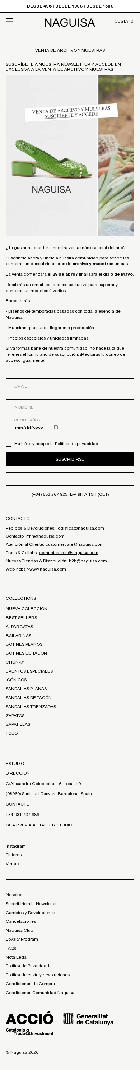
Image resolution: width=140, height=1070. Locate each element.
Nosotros (14, 894)
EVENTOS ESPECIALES (29, 671)
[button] (22, 21)
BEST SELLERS (21, 617)
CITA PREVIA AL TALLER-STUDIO (39, 824)
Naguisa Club (19, 930)
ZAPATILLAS (18, 724)
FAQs (11, 948)
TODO (12, 733)
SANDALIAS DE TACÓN (29, 697)
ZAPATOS (15, 715)
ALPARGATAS (19, 626)
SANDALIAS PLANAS (26, 688)
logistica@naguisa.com (80, 528)
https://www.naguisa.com (41, 569)
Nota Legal (17, 957)
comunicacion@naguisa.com (68, 552)
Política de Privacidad (27, 965)
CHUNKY (15, 662)
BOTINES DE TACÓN (26, 653)
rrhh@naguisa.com (45, 536)
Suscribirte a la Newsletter (31, 903)
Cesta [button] (124, 21)
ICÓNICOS (16, 679)
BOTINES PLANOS (24, 644)
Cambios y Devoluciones (30, 912)
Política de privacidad (76, 443)
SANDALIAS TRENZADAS (31, 706)
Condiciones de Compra (30, 983)
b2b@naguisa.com (88, 560)
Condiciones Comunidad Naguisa (40, 992)
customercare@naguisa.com (75, 544)
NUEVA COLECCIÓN (26, 608)
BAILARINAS (18, 635)
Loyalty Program (22, 939)
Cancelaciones (21, 921)
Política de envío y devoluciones (38, 974)
